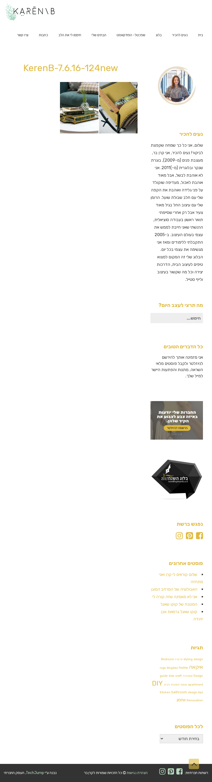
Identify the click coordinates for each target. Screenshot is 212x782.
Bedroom (167, 659)
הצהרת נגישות (137, 773)
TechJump (35, 773)
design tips (195, 692)
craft (178, 676)
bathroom (179, 692)
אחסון (181, 700)
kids (171, 676)
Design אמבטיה (193, 676)
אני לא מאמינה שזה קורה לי (174, 596)
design (198, 659)
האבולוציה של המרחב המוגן (174, 589)
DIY (157, 683)
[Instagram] (179, 537)
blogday (172, 668)
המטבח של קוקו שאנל (179, 604)
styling (188, 659)
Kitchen (165, 692)
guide (164, 676)
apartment (195, 684)
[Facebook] (199, 537)
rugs (163, 668)
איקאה (196, 667)
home (183, 668)
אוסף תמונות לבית (175, 684)
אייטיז (179, 659)
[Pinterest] (189, 537)
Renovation (195, 700)
